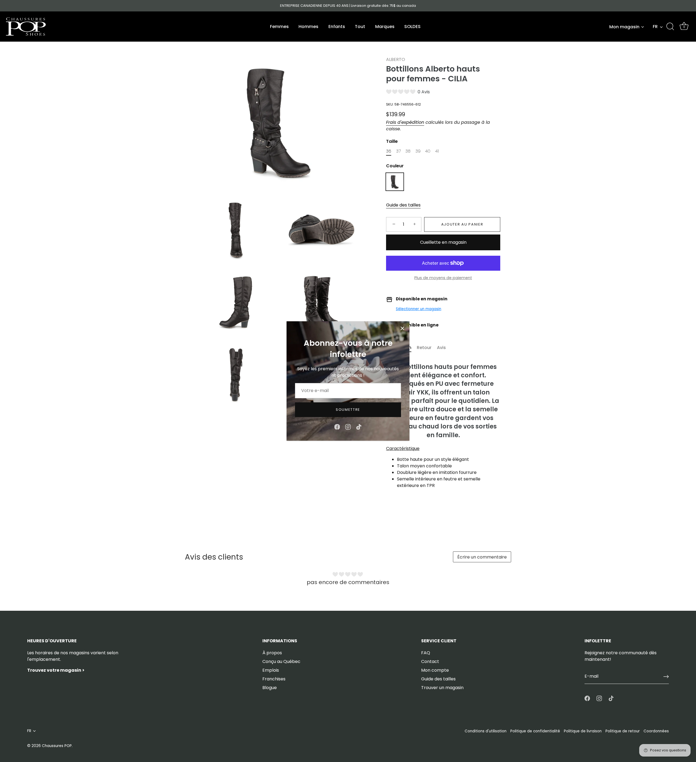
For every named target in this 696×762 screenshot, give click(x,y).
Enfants (336, 26)
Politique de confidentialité (535, 731)
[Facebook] (337, 427)
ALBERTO (395, 59)
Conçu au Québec (281, 661)
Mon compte (435, 670)
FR (655, 26)
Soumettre (348, 409)
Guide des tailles (403, 205)
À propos (272, 653)
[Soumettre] (666, 676)
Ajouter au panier (462, 224)
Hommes (308, 26)
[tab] (427, 347)
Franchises (273, 679)
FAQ (425, 653)
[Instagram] (348, 427)
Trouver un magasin (442, 687)
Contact (430, 661)
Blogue (269, 687)
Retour (424, 347)
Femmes (279, 26)
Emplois (270, 670)
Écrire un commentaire (482, 557)
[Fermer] (402, 328)
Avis (441, 347)
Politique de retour (622, 731)
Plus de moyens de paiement (443, 277)
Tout (360, 26)
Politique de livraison (583, 731)
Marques (384, 26)
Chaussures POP (57, 745)
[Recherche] (670, 27)
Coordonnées (656, 731)
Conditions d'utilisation (486, 731)
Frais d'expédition (405, 122)
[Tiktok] (359, 427)
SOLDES (412, 26)
